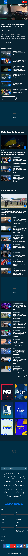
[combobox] (14, 468)
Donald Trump (10, 485)
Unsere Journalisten (6, 529)
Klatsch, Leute (10, 492)
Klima (14, 226)
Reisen (14, 217)
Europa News (4, 209)
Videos (3, 525)
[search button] (25, 468)
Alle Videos (20, 376)
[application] (14, 12)
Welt (14, 268)
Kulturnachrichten (18, 235)
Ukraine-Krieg (19, 477)
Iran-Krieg (8, 477)
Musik (20, 492)
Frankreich (8, 481)
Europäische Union (14, 496)
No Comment (4, 150)
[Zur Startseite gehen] (5, 2)
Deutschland (19, 481)
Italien (20, 485)
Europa (3, 512)
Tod (5, 489)
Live (24, 1)
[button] (9, 98)
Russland (21, 489)
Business (3, 516)
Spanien (12, 489)
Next (2, 519)
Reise (2, 522)
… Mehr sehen (7, 42)
